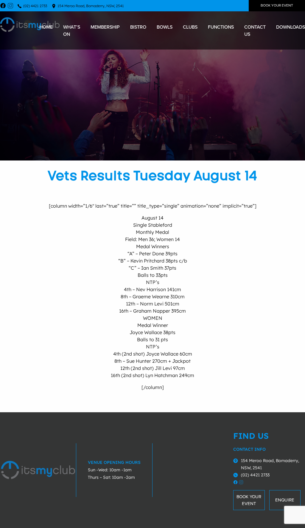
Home (46, 27)
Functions (221, 27)
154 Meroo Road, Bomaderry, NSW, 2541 (90, 6)
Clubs (190, 27)
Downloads (290, 27)
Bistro (138, 27)
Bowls (164, 27)
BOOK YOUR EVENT (277, 5)
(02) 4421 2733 (35, 6)
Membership (105, 27)
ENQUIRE (284, 500)
